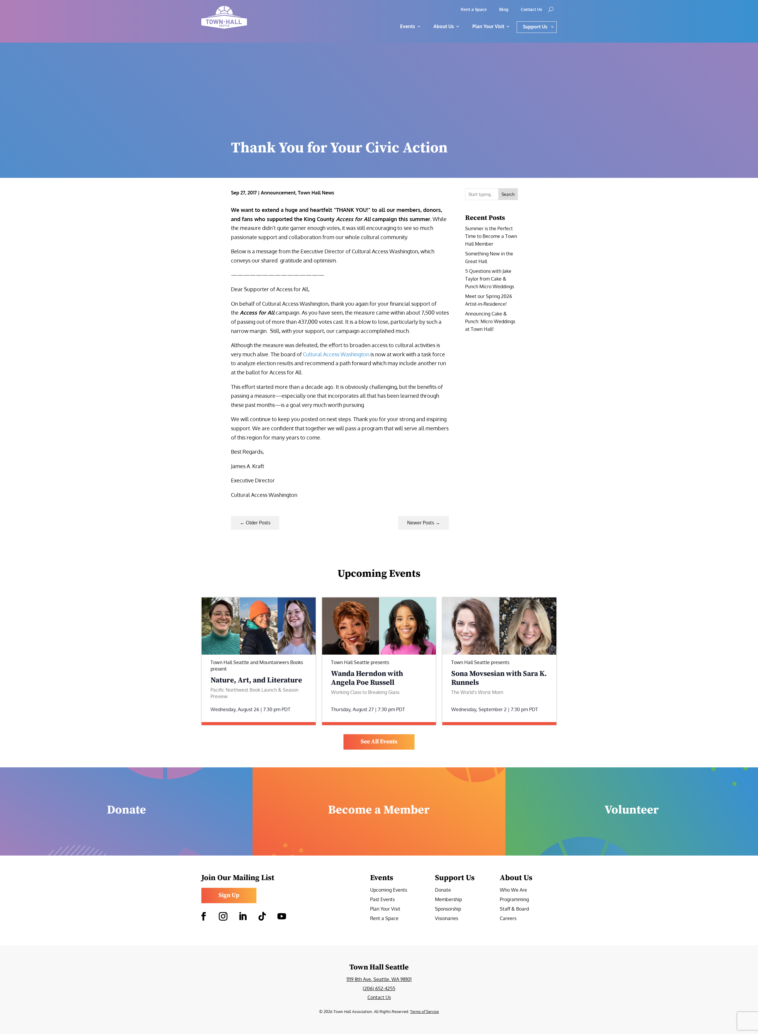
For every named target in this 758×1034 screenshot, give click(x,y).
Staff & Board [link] (514, 909)
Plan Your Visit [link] (385, 909)
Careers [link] (508, 918)
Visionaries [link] (446, 918)
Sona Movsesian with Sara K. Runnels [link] (499, 678)
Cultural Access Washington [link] (336, 354)
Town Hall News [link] (316, 193)
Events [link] (407, 26)
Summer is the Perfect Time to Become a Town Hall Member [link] (491, 236)
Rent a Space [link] (474, 9)
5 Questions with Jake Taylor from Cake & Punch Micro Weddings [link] (489, 278)
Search (508, 194)
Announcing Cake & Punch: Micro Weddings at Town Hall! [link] (490, 321)
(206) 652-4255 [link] (379, 988)
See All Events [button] (379, 741)
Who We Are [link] (513, 890)
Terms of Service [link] (424, 1011)
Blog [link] (503, 9)
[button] (203, 916)
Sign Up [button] (229, 895)
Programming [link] (514, 899)
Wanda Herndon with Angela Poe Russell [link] (367, 678)
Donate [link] (443, 890)
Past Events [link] (382, 899)
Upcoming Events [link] (388, 890)
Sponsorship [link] (448, 909)
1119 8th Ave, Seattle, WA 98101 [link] (379, 979)
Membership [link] (448, 899)
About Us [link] (443, 26)
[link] (245, 17)
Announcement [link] (278, 193)
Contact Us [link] (531, 9)
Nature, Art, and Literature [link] (256, 680)
